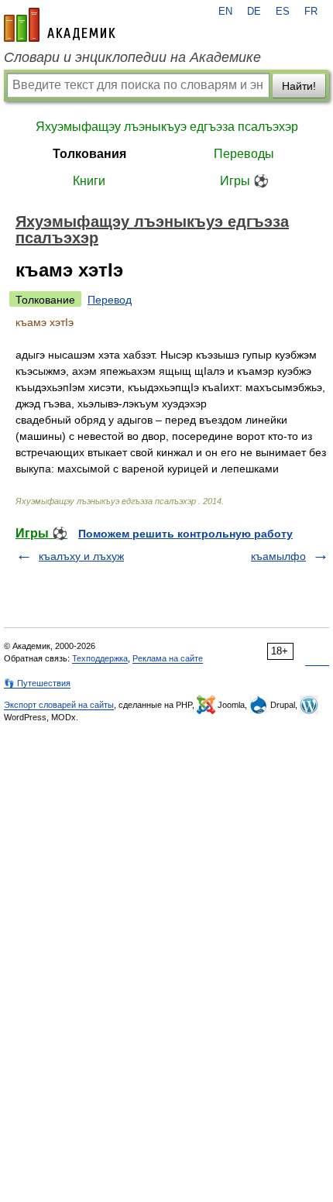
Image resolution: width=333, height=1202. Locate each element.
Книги (89, 180)
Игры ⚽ (244, 180)
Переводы (244, 153)
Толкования (89, 153)
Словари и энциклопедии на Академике (132, 57)
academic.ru (59, 25)
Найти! (299, 86)
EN (225, 11)
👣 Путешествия (37, 683)
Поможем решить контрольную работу (185, 533)
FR (311, 11)
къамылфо (278, 556)
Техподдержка (100, 658)
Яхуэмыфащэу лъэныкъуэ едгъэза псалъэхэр (167, 126)
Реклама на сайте (167, 658)
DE (254, 11)
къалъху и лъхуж (81, 556)
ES (283, 11)
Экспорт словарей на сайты (59, 704)
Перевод (110, 300)
